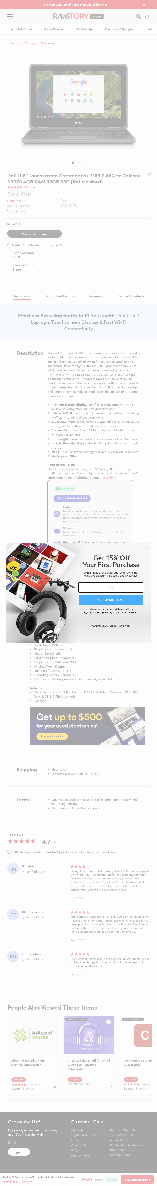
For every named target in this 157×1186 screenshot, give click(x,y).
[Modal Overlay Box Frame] (78, 593)
